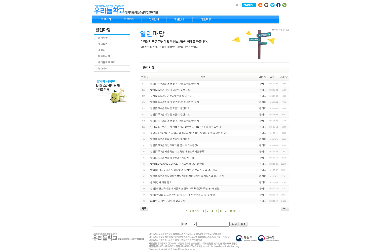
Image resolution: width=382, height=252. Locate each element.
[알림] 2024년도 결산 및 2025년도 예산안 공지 (174, 102)
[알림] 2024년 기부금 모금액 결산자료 (170, 108)
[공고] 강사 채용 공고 (161, 182)
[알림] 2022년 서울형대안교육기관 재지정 (172, 157)
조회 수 (284, 76)
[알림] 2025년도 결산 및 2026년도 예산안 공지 (174, 83)
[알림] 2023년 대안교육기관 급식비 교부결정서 (174, 145)
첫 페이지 (194, 210)
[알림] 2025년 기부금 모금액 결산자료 (170, 89)
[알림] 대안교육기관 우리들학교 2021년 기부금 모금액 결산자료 (183, 170)
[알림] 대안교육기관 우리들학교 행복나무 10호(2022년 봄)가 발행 (184, 188)
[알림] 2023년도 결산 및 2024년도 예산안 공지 (174, 120)
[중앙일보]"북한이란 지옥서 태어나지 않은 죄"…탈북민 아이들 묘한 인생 (188, 133)
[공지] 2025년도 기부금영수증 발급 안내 (171, 96)
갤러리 (101, 50)
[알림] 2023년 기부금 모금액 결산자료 (170, 114)
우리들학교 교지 (106, 62)
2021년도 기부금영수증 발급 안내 (168, 200)
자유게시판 (104, 56)
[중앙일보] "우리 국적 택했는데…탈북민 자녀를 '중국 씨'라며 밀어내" (186, 126)
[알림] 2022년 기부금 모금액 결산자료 (170, 139)
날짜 (272, 76)
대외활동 (103, 43)
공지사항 (103, 37)
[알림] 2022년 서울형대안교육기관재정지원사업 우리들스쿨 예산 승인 (187, 176)
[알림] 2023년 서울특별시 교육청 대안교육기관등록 (177, 151)
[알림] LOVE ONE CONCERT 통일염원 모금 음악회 (177, 163)
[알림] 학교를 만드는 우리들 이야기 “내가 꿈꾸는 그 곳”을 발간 (182, 194)
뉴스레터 (103, 68)
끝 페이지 (235, 210)
